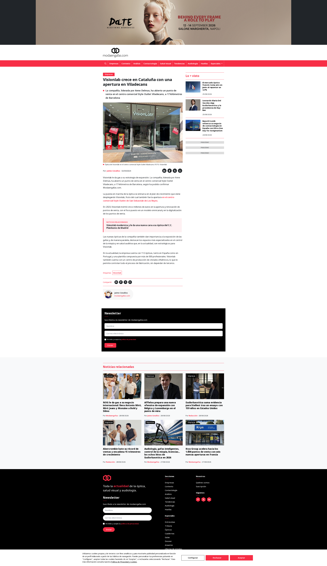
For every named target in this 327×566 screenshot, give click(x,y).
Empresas (113, 63)
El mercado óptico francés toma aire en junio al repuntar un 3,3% (212, 86)
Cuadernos (169, 533)
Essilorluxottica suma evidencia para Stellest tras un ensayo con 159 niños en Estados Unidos (204, 405)
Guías (167, 537)
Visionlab (117, 273)
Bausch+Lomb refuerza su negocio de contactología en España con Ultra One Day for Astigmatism (212, 126)
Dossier (168, 541)
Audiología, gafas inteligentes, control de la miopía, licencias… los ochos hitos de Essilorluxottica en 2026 (162, 453)
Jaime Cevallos (113, 171)
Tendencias (179, 63)
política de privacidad (128, 339)
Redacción (193, 415)
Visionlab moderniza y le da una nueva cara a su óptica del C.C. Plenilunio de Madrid (139, 226)
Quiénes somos (202, 482)
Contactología (150, 63)
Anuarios (169, 545)
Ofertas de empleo (173, 549)
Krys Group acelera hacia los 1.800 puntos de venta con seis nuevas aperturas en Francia (203, 451)
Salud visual (165, 63)
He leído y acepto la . (121, 339)
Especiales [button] (216, 63)
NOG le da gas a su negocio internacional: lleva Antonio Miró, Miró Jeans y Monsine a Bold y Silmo (122, 407)
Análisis (136, 63)
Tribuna (168, 526)
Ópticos (168, 529)
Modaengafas (112, 415)
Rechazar (217, 558)
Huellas (204, 63)
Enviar (110, 345)
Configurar (193, 558)
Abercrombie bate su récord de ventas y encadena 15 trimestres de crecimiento (121, 451)
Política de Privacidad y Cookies (124, 562)
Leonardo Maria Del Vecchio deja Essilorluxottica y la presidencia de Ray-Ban (211, 105)
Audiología (193, 63)
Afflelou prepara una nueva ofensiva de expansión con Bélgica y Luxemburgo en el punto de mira (160, 407)
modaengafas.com (122, 296)
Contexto (125, 63)
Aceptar (241, 558)
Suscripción (201, 486)
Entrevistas (170, 522)
